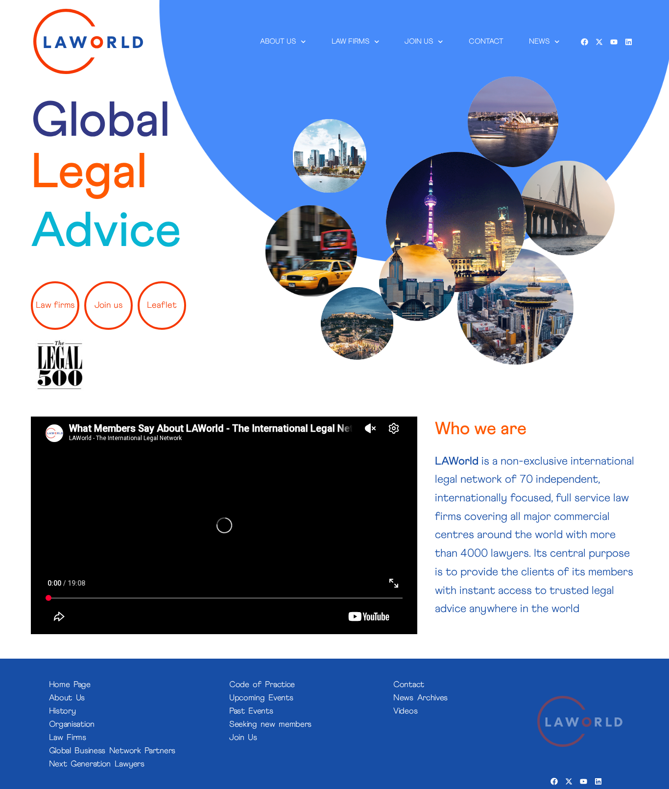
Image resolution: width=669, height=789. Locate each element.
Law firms (55, 305)
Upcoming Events (261, 698)
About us (278, 41)
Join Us (243, 738)
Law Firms (350, 41)
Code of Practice (262, 685)
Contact (486, 41)
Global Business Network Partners (112, 751)
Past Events (251, 711)
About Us (67, 698)
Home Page (70, 685)
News (539, 41)
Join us (419, 41)
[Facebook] (584, 41)
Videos (405, 711)
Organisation (72, 724)
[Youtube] (613, 41)
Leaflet (162, 305)
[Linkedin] (628, 41)
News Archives (420, 698)
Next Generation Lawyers (96, 764)
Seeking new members (270, 724)
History (62, 711)
